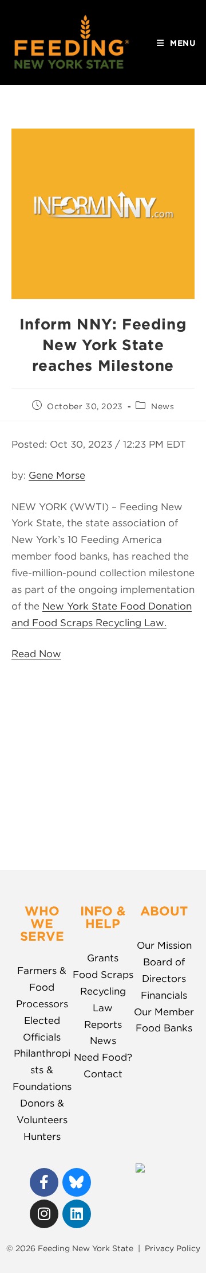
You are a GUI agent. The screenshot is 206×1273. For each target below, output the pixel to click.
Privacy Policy (172, 1248)
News (162, 406)
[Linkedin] (76, 1214)
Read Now (36, 653)
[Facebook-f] (44, 1182)
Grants (102, 958)
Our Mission (164, 945)
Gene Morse (57, 475)
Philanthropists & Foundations (42, 1069)
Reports (103, 1024)
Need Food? (103, 1057)
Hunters (42, 1136)
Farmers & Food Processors (42, 987)
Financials (164, 995)
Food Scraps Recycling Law (103, 991)
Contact (103, 1074)
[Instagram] (44, 1214)
